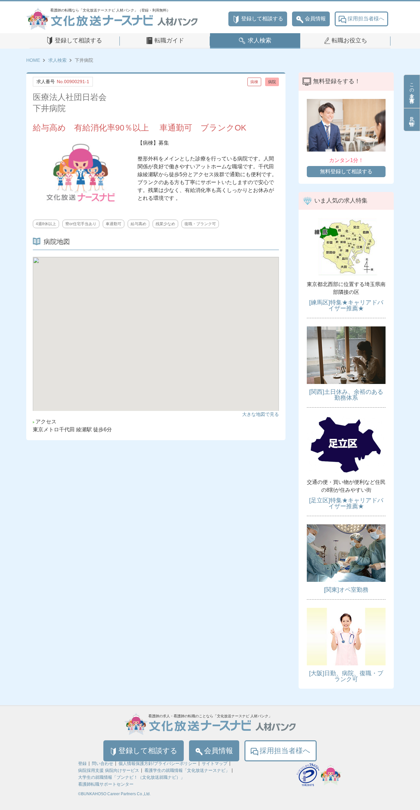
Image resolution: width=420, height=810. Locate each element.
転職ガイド (169, 40)
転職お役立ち (349, 40)
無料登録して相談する (346, 171)
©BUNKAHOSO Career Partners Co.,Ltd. (114, 794)
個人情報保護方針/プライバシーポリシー (157, 763)
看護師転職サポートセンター (106, 784)
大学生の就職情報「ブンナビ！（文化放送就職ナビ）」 (131, 777)
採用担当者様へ (365, 18)
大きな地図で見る (260, 414)
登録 (82, 763)
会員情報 (315, 18)
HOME (33, 60)
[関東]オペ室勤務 (346, 589)
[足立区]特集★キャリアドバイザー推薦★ (346, 503)
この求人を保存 (411, 88)
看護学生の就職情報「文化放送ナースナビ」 (187, 770)
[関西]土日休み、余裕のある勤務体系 (346, 395)
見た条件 (411, 116)
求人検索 (259, 40)
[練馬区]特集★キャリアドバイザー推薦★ (346, 305)
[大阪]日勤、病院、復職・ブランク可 (346, 676)
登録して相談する (262, 18)
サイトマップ (214, 763)
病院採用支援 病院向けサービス (108, 770)
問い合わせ (102, 763)
